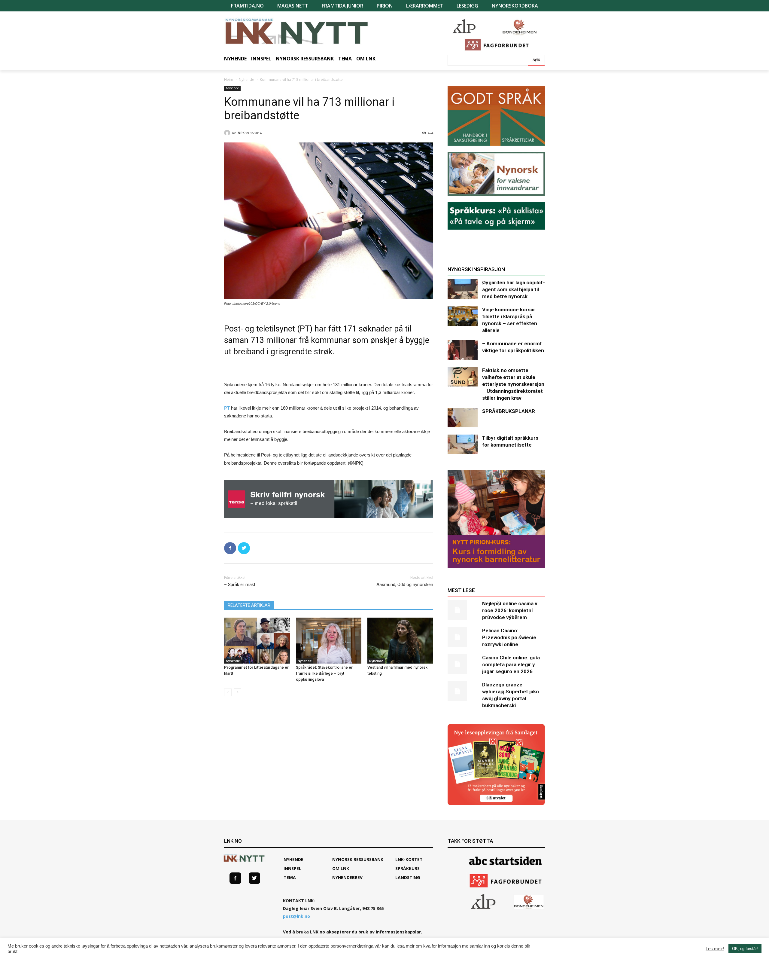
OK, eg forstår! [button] (745, 948)
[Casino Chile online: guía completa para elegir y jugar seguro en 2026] (463, 664)
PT (227, 408)
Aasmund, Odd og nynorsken (404, 584)
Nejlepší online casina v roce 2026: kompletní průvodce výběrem (509, 610)
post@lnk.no (296, 916)
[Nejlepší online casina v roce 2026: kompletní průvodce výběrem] (463, 610)
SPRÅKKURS (407, 868)
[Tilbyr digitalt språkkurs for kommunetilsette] (463, 444)
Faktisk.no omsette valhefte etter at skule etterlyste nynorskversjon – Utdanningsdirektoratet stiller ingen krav (513, 384)
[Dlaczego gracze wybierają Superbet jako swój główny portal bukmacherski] (463, 691)
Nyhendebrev (347, 877)
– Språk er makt (239, 584)
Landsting (407, 877)
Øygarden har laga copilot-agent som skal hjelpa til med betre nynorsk (513, 289)
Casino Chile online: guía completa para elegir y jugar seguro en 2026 (511, 664)
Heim (228, 79)
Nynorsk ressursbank (357, 859)
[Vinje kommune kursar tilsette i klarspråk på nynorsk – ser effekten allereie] (463, 316)
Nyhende (246, 79)
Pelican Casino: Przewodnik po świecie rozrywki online (509, 637)
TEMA (290, 877)
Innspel (292, 868)
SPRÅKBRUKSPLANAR (508, 411)
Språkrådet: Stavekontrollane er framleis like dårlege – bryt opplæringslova (324, 673)
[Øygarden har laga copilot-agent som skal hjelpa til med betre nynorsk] (463, 289)
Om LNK (340, 868)
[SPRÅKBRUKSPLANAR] (463, 417)
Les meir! (715, 948)
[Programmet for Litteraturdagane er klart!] (257, 641)
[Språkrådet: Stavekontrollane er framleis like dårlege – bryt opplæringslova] (329, 641)
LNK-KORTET (409, 859)
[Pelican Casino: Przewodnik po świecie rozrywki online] (463, 637)
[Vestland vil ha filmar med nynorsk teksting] (400, 641)
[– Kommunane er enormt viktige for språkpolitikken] (463, 350)
